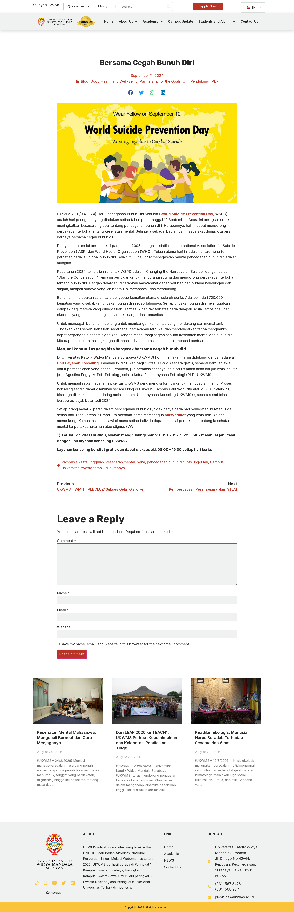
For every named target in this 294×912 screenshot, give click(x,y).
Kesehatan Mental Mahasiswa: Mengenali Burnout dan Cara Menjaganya (66, 737)
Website (63, 627)
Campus (217, 462)
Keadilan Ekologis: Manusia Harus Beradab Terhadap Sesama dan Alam (221, 737)
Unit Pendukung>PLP (201, 81)
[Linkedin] (72, 883)
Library (102, 6)
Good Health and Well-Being (114, 81)
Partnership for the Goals (160, 81)
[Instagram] (45, 883)
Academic (151, 21)
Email (63, 610)
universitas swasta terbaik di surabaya (93, 468)
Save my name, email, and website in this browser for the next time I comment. (125, 644)
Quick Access (77, 6)
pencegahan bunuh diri (166, 462)
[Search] (168, 6)
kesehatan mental (120, 462)
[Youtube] (54, 883)
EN (253, 7)
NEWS (169, 860)
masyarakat (176, 415)
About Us (126, 21)
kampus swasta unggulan (83, 462)
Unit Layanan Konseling (78, 363)
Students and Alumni (215, 21)
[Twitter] (63, 883)
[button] (131, 92)
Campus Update (180, 21)
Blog (84, 81)
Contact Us (249, 21)
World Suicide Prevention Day (186, 214)
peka (141, 462)
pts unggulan (197, 462)
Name (63, 593)
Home (108, 21)
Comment (66, 541)
